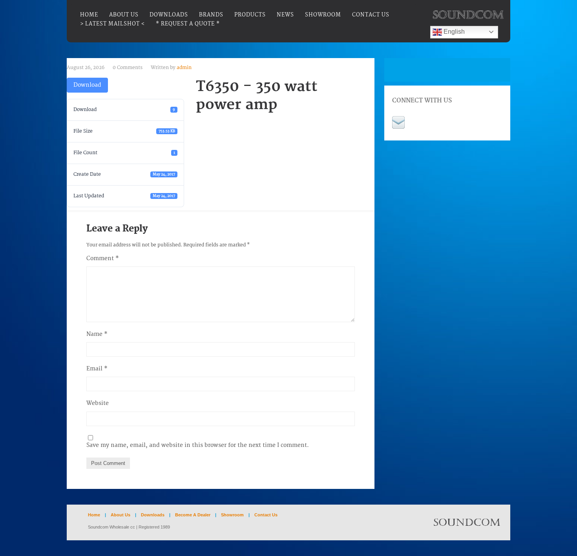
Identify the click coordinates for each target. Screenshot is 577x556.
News (285, 15)
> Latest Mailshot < (112, 24)
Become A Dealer (193, 514)
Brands (211, 15)
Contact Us (370, 15)
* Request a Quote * (188, 24)
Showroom (323, 15)
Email (97, 368)
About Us (124, 15)
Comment (102, 258)
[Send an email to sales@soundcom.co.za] (398, 121)
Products (250, 15)
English (453, 31)
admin (184, 68)
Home (89, 15)
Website (97, 403)
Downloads (169, 15)
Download (87, 85)
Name (97, 334)
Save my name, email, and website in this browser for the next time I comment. (197, 445)
